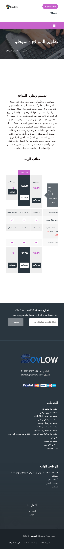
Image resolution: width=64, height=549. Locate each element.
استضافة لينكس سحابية (47, 426)
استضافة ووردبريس (49, 412)
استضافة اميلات (51, 440)
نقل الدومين (52, 447)
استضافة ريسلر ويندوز (48, 423)
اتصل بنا (32, 510)
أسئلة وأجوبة (52, 479)
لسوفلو (34, 535)
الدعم (55, 13)
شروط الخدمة (44, 542)
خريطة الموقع (15, 542)
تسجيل (55, 486)
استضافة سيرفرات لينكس (46, 430)
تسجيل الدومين (51, 444)
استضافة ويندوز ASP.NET (46, 415)
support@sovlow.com (32, 374)
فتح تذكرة (36, 200)
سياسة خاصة (29, 542)
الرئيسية (23, 50)
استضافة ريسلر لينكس (47, 419)
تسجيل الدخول (51, 6)
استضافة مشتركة (50, 408)
